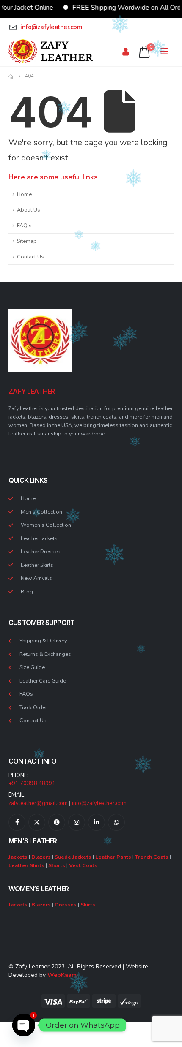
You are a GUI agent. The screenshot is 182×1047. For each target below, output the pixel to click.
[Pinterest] (56, 822)
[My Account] (125, 52)
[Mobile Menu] (167, 51)
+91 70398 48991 (31, 783)
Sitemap (27, 241)
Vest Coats (83, 865)
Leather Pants (113, 856)
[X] (36, 822)
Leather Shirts (26, 865)
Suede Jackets (73, 856)
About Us (28, 209)
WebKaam (62, 975)
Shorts (56, 865)
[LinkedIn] (96, 822)
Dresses (66, 904)
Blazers (41, 856)
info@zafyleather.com (99, 803)
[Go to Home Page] (10, 76)
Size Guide (32, 667)
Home (24, 194)
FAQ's (24, 225)
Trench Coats (151, 856)
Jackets (18, 856)
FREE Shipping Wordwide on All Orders (122, 7)
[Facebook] (16, 822)
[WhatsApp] (116, 822)
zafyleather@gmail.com (38, 803)
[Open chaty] (23, 1025)
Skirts (87, 904)
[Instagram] (76, 822)
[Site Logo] (50, 51)
